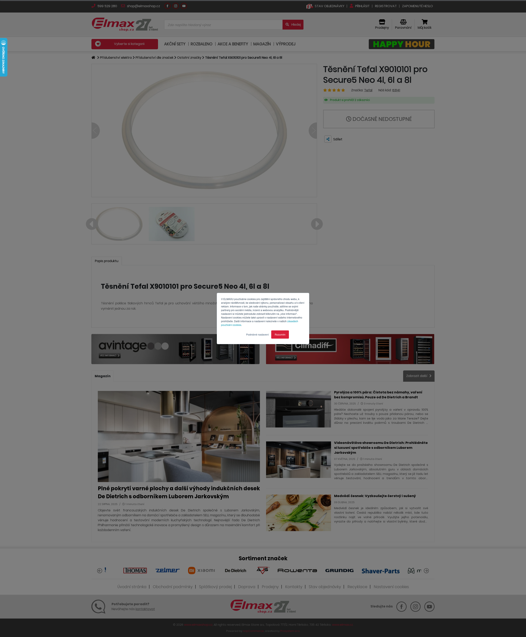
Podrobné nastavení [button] (257, 334)
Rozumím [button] (280, 334)
